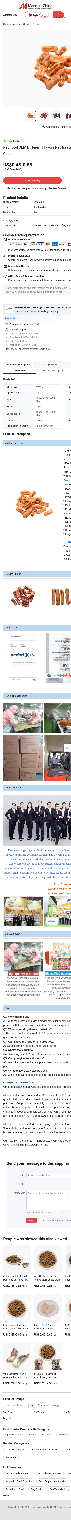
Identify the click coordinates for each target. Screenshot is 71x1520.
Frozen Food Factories (17, 1473)
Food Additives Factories (48, 1473)
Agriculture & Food (20, 24)
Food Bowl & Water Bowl (44, 1449)
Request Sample (57, 188)
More (6, 1495)
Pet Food (37, 24)
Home (6, 24)
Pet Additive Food (15, 1489)
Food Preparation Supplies (52, 1481)
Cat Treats (38, 1412)
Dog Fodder (37, 1489)
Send (31, 1220)
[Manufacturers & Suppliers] (35, 5)
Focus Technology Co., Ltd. (42, 1507)
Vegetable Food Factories (19, 1481)
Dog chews (9, 1418)
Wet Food (8, 1412)
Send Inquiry (32, 180)
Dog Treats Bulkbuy (60, 1489)
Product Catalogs (50, 1405)
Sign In (8, 348)
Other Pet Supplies (15, 1449)
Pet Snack (11, 1457)
